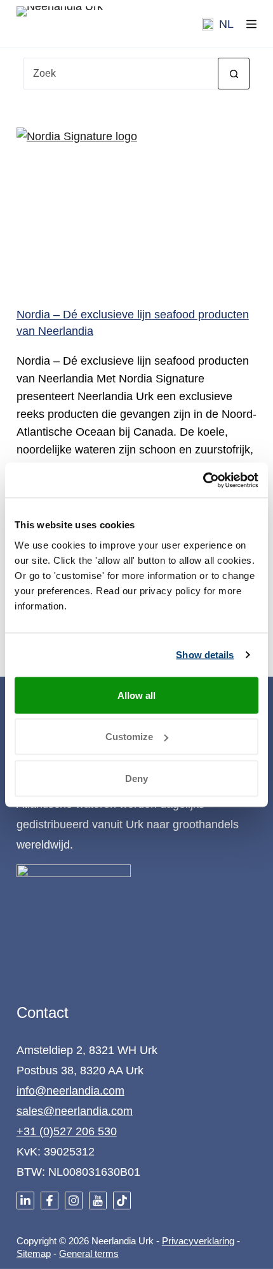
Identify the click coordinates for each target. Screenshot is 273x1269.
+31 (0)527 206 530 (67, 1131)
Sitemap (34, 1253)
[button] (218, 24)
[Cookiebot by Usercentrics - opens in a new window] (202, 480)
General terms (89, 1253)
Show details (205, 654)
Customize (129, 736)
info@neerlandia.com (70, 1090)
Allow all (136, 694)
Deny (136, 777)
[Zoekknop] (234, 73)
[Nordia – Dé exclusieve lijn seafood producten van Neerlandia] (136, 207)
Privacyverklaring (198, 1240)
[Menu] (251, 24)
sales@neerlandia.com (75, 1111)
